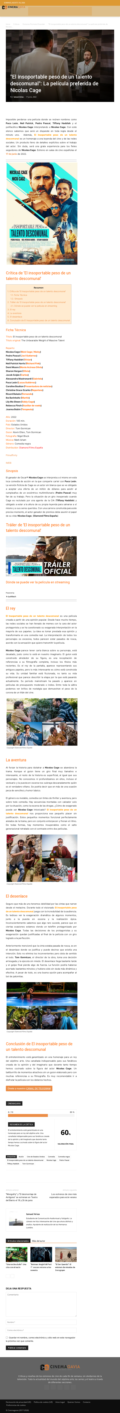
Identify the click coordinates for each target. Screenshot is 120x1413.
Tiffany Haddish (13, 1164)
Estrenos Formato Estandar (34, 24)
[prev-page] (8, 1276)
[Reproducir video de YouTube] (41, 556)
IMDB (8, 462)
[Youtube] (73, 1387)
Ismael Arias (19, 97)
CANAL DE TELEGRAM (38, 1088)
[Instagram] (53, 1387)
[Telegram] (29, 109)
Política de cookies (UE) (43, 1402)
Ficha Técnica (19, 295)
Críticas (16, 24)
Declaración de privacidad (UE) (18, 1402)
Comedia (51, 1157)
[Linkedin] (22, 109)
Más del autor (38, 1241)
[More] (43, 109)
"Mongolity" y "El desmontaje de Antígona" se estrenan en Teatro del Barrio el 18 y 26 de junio (22, 1197)
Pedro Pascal (64, 1160)
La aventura (14, 313)
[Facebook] (9, 109)
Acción (21, 1157)
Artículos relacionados (18, 1241)
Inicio (8, 24)
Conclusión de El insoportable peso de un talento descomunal (38, 320)
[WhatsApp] (36, 109)
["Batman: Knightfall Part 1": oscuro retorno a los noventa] (41, 1254)
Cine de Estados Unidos (36, 1157)
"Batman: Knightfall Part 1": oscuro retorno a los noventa (41, 1267)
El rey (11, 309)
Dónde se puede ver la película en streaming (34, 306)
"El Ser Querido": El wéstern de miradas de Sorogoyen (65, 1267)
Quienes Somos (73, 1402)
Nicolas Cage (51, 1160)
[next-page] (12, 1276)
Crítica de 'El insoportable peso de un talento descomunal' (36, 291)
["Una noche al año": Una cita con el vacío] (16, 1254)
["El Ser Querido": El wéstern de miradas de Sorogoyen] (66, 1254)
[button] (94, 3)
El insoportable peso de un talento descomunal (25, 1160)
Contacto (86, 1402)
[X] (15, 109)
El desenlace (14, 316)
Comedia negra (64, 1157)
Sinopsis (17, 298)
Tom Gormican (28, 1164)
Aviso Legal (60, 1402)
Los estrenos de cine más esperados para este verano (63, 1196)
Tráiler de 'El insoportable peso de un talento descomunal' (36, 302)
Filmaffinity (11, 455)
